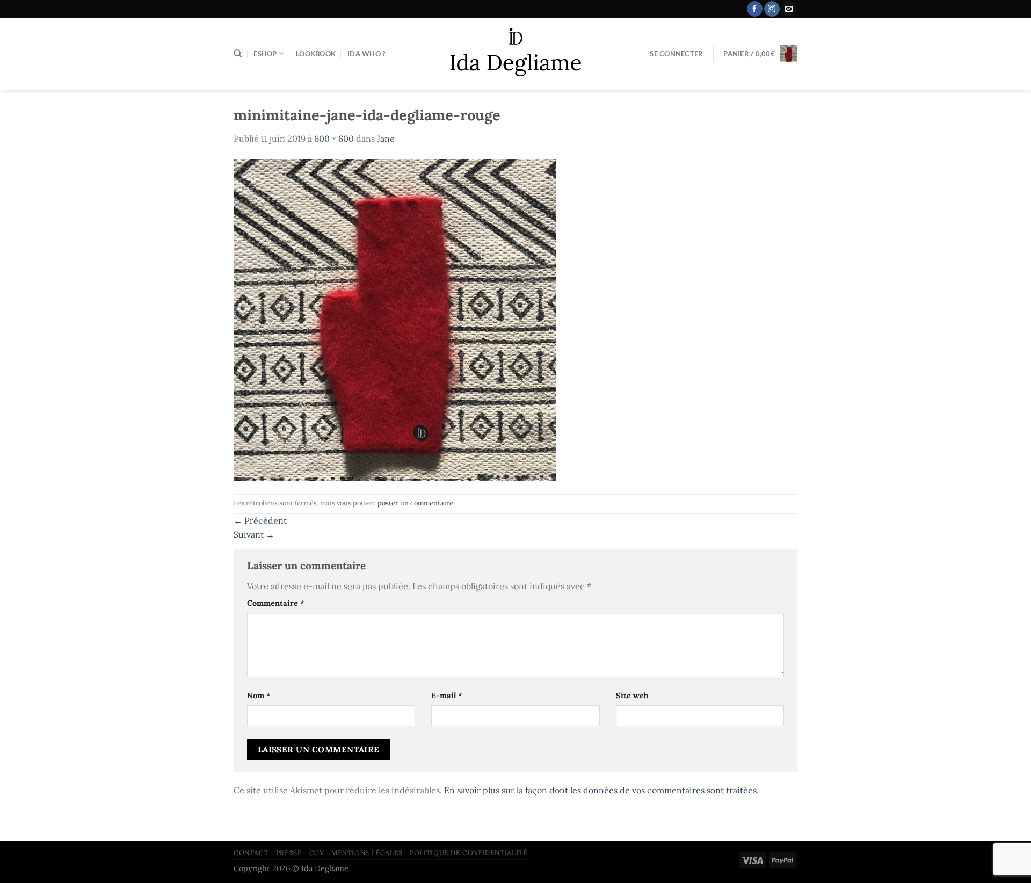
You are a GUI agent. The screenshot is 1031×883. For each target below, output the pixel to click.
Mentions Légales (367, 853)
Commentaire (275, 603)
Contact (251, 853)
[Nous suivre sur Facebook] (755, 9)
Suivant (254, 534)
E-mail (446, 695)
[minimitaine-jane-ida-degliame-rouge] (395, 319)
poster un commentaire (415, 503)
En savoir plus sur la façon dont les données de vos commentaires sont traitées (600, 790)
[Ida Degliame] (515, 54)
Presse (289, 853)
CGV (316, 853)
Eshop (265, 53)
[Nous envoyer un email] (789, 9)
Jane (386, 138)
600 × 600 (334, 138)
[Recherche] (238, 54)
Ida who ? (366, 53)
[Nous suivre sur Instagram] (772, 9)
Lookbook (316, 53)
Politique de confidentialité (468, 853)
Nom (259, 695)
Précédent (260, 520)
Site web (632, 695)
